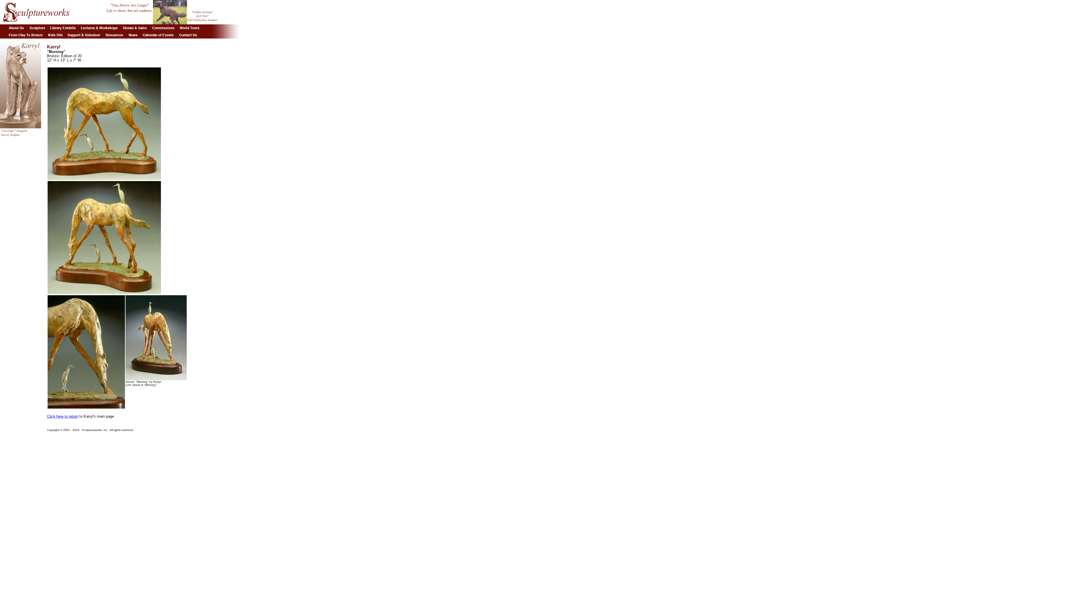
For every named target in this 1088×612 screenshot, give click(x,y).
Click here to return (62, 416)
